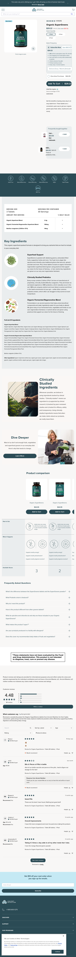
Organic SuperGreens (37, 503)
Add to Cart (36, 512)
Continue (57, 952)
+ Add (64, 134)
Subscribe (38, 891)
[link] (54, 21)
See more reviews (38, 860)
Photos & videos (41, 733)
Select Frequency (51, 43)
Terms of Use (13, 945)
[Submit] (72, 14)
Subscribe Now (56, 47)
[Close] (63, 936)
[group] (71, 47)
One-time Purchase (57, 76)
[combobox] (38, 14)
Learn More (20, 456)
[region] (33, 945)
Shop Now (60, 3)
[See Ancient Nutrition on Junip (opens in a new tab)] (42, 864)
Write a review (38, 707)
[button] (30, 694)
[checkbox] (43, 733)
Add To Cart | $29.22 (60, 83)
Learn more (49, 93)
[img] (24, 714)
